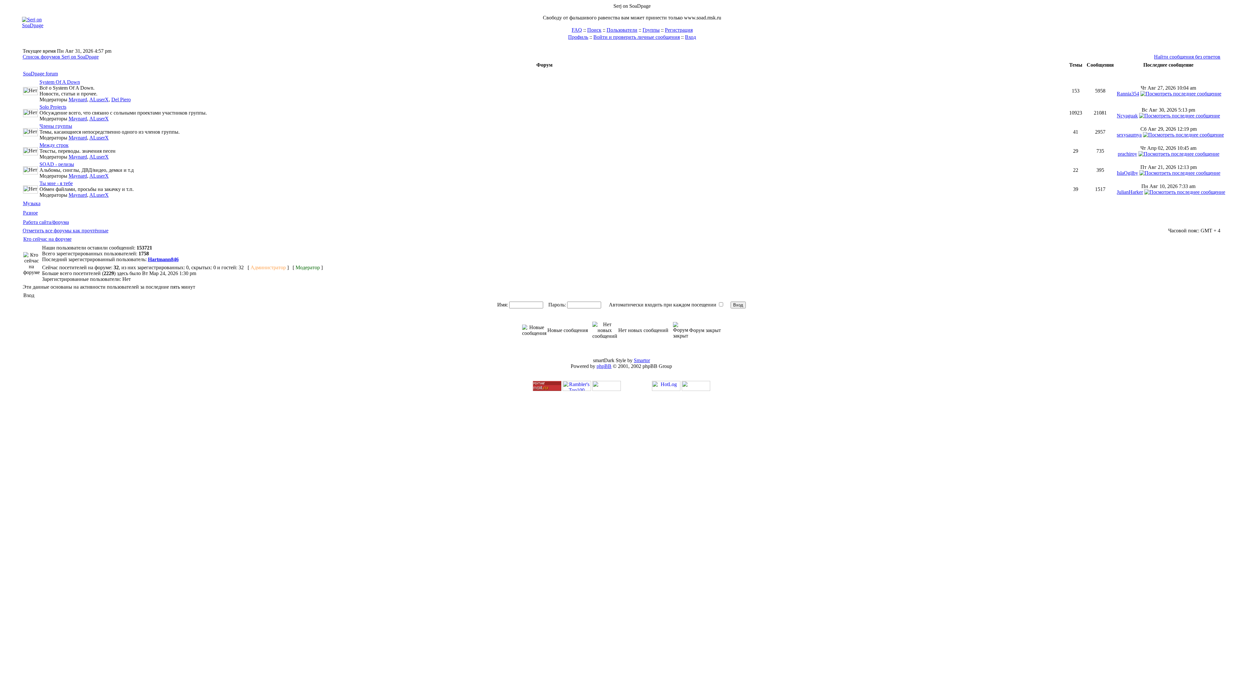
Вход (690, 37)
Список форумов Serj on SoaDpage (61, 57)
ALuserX (99, 99)
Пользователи (622, 30)
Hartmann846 (163, 259)
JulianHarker (1130, 192)
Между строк (54, 145)
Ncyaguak (1127, 115)
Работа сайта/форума (46, 222)
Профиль (578, 37)
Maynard (78, 99)
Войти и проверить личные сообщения (636, 37)
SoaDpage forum (40, 73)
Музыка (31, 203)
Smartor (642, 360)
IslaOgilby (1127, 173)
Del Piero (121, 99)
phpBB (604, 366)
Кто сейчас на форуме (47, 239)
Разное (30, 213)
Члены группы (55, 126)
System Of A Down (59, 82)
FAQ (577, 30)
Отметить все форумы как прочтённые (65, 230)
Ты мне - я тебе (56, 183)
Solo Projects (52, 107)
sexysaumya (1129, 135)
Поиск (594, 30)
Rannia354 (1128, 93)
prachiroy (1127, 154)
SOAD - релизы (56, 164)
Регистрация (679, 30)
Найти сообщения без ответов (1187, 57)
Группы (651, 30)
